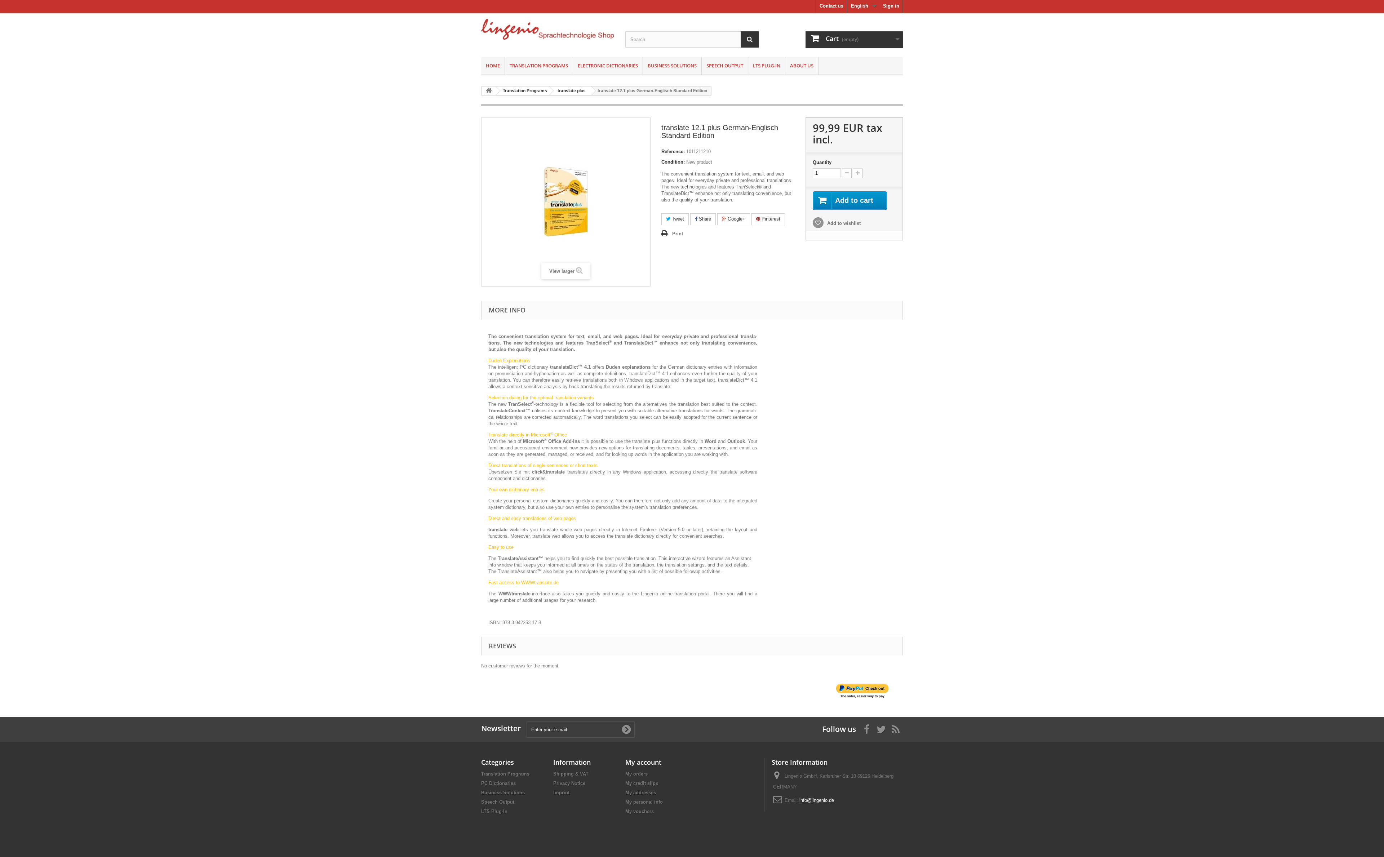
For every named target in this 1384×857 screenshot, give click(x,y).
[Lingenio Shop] (548, 29)
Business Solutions (672, 65)
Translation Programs (539, 65)
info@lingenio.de (816, 800)
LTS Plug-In (766, 65)
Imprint (561, 792)
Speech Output (724, 65)
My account (643, 762)
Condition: (673, 162)
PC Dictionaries (498, 783)
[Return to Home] (489, 91)
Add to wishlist (843, 223)
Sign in (891, 6)
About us (801, 65)
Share (704, 219)
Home (493, 65)
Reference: (673, 151)
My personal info (644, 802)
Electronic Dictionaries (608, 65)
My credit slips (641, 783)
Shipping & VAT (571, 774)
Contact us (831, 6)
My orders (636, 774)
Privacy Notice (569, 783)
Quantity (822, 162)
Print (677, 233)
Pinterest (770, 219)
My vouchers (639, 811)
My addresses (640, 792)
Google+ (735, 219)
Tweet (677, 219)
